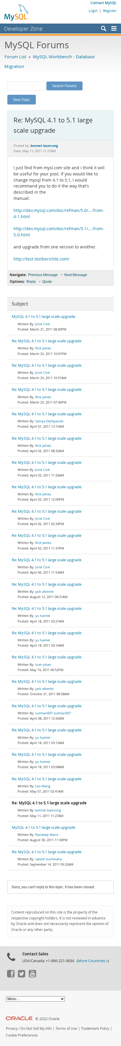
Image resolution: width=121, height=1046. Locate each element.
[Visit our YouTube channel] (32, 975)
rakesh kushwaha (48, 859)
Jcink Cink (42, 324)
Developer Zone (23, 28)
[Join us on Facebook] (10, 975)
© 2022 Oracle (47, 1018)
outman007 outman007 (53, 713)
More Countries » (93, 960)
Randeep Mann (46, 834)
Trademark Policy (95, 1028)
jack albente (44, 591)
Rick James (43, 348)
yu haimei (42, 615)
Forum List (15, 56)
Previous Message (43, 275)
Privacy (12, 1028)
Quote (47, 282)
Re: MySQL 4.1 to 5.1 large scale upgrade (46, 340)
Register (110, 10)
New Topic (21, 99)
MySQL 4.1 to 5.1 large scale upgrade (43, 316)
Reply (31, 282)
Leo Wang (42, 786)
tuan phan (43, 664)
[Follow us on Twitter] (21, 975)
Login (93, 10)
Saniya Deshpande (49, 421)
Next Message (75, 275)
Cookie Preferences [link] (22, 1035)
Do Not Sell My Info (36, 1028)
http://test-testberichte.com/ (41, 259)
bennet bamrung (48, 810)
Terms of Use (66, 1028)
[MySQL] (17, 12)
